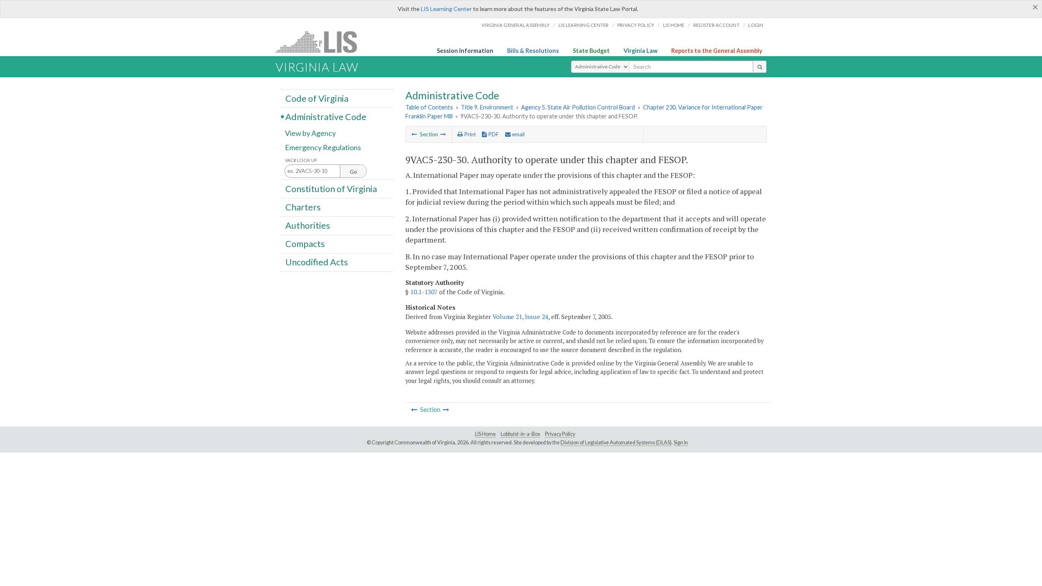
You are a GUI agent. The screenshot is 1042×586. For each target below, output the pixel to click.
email (518, 134)
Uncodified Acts (316, 262)
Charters (303, 207)
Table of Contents (429, 107)
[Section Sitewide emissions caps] (443, 134)
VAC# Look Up (301, 160)
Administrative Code (325, 116)
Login (755, 25)
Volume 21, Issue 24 (520, 317)
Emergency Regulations (323, 147)
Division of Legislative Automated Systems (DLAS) (616, 443)
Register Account (716, 25)
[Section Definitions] (414, 134)
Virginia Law (640, 50)
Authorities (307, 225)
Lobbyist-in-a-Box (520, 434)
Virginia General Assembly (515, 25)
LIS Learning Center (446, 8)
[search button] (759, 67)
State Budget (591, 50)
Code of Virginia (316, 98)
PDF (493, 134)
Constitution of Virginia (331, 188)
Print (469, 134)
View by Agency (310, 133)
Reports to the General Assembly (716, 50)
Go (353, 171)
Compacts (305, 243)
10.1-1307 (424, 292)
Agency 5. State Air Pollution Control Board (578, 107)
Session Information (465, 50)
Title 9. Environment (487, 107)
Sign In (681, 443)
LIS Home (485, 434)
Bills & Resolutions (533, 50)
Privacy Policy (636, 25)
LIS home (674, 25)
